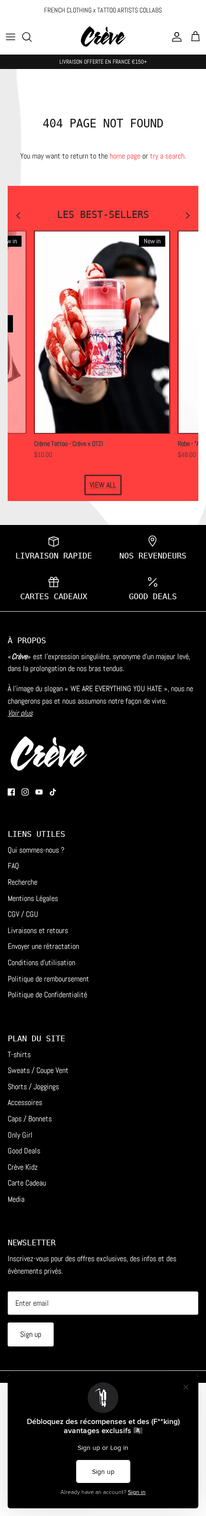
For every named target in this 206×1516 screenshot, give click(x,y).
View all (103, 485)
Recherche (22, 882)
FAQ (13, 866)
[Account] (174, 36)
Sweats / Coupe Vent (38, 1070)
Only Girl (20, 1135)
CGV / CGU (23, 914)
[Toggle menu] (10, 36)
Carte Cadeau (27, 1183)
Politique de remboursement (48, 979)
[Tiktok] (53, 792)
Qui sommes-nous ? (36, 850)
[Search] (31, 36)
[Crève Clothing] (103, 37)
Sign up (30, 1334)
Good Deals (24, 1151)
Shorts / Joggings (33, 1087)
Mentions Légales (33, 898)
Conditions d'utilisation (41, 962)
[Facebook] (11, 792)
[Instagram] (25, 792)
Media (16, 1199)
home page (125, 156)
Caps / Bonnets (30, 1119)
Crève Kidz (23, 1167)
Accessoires (25, 1102)
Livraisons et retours (38, 930)
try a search (167, 156)
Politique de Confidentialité (47, 995)
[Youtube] (39, 792)
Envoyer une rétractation (43, 946)
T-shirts (19, 1054)
